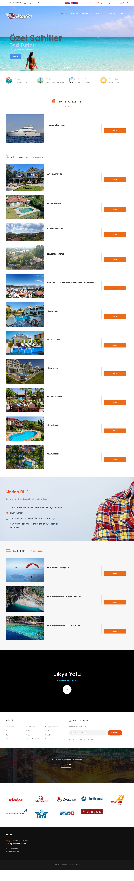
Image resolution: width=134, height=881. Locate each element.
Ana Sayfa (65, 13)
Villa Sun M (52, 311)
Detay (115, 131)
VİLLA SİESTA (52, 425)
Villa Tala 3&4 (53, 340)
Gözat (67, 106)
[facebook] (94, 3)
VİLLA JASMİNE (53, 454)
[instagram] (101, 3)
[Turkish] (77, 3)
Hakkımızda (75, 13)
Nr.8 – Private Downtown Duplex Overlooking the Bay (72, 283)
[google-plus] (77, 739)
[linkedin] (81, 739)
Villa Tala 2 (52, 368)
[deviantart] (90, 3)
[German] (72, 3)
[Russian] (74, 3)
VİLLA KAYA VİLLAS (54, 397)
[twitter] (98, 3)
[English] (69, 3)
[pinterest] (84, 739)
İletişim (120, 13)
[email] (70, 739)
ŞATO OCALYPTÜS (54, 174)
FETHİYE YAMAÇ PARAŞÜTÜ (58, 568)
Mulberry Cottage (55, 254)
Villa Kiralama (101, 13)
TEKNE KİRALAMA (56, 125)
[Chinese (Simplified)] (66, 3)
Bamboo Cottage (55, 229)
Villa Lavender (54, 204)
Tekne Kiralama (88, 13)
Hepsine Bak (40, 157)
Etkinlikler (112, 13)
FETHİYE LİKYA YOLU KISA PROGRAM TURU (64, 626)
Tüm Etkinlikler (38, 551)
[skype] (88, 739)
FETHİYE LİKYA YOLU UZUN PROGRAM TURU (64, 597)
